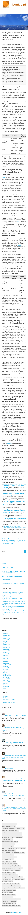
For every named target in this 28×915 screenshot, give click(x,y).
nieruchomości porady (7, 852)
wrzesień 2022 (6, 650)
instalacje (20, 245)
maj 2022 (5, 652)
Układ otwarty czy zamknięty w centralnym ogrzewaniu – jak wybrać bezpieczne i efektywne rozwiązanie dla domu (13, 608)
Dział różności (6, 697)
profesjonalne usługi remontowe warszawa (12, 868)
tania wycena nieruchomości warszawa (11, 885)
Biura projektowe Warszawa (8, 828)
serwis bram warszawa (7, 881)
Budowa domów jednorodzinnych (10, 830)
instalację (9, 443)
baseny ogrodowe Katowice (8, 826)
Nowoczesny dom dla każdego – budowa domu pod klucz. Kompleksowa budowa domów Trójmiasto (14, 486)
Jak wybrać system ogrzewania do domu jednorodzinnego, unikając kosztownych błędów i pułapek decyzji (13, 729)
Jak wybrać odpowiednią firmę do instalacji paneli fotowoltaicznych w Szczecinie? (13, 82)
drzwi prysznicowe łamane (8, 832)
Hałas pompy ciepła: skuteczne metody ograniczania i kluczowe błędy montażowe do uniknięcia (13, 598)
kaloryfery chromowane (16, 837)
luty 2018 (5, 669)
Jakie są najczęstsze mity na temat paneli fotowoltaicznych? (11, 79)
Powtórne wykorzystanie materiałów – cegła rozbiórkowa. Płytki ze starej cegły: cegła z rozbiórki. (14, 503)
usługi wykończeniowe (7, 892)
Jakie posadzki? (9, 768)
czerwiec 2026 (6, 635)
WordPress (13, 912)
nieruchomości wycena (19, 852)
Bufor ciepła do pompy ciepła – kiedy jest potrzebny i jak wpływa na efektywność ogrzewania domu (14, 594)
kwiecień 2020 (6, 660)
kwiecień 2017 (6, 685)
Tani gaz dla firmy (6, 888)
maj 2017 (5, 683)
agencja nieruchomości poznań (9, 824)
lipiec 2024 (5, 646)
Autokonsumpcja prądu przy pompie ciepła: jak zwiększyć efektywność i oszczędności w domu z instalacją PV (13, 603)
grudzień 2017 (6, 672)
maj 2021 (5, 655)
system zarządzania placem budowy (10, 883)
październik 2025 (7, 643)
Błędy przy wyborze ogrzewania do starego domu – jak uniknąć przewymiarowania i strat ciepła (14, 757)
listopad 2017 (6, 674)
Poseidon (19, 912)
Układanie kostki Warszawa (18, 888)
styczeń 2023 (6, 649)
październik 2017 (7, 675)
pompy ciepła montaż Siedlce (9, 861)
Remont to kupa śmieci (7, 567)
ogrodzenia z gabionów (7, 854)
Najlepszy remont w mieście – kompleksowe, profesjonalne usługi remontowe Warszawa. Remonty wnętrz (14, 510)
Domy (18, 221)
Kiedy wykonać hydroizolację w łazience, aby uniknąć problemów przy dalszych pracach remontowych (13, 795)
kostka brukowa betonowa (8, 843)
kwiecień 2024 (6, 647)
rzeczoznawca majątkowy (18, 879)
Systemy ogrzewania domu (9, 702)
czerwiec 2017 (6, 681)
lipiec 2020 (5, 658)
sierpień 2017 (6, 678)
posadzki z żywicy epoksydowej (9, 863)
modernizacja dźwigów (7, 846)
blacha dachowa (20, 828)
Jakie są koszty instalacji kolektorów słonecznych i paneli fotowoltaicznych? (13, 76)
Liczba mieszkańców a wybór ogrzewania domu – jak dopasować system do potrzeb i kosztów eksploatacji (14, 612)
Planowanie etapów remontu (10, 701)
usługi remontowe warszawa (9, 890)
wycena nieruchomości (7, 896)
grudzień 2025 (6, 641)
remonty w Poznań (6, 879)
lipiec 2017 (5, 680)
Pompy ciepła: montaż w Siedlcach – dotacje (15, 715)
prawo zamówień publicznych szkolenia (11, 865)
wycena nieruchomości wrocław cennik (11, 899)
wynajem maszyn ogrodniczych (9, 901)
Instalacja (4, 177)
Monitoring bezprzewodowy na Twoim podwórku (13, 583)
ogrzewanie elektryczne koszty (9, 857)
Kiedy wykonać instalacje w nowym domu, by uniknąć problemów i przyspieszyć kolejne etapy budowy (14, 809)
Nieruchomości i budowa (9, 699)
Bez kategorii (6, 696)
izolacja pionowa (6, 837)
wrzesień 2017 (6, 677)
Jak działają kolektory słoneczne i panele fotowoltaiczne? (11, 70)
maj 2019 (5, 666)
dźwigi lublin (19, 832)
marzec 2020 (6, 661)
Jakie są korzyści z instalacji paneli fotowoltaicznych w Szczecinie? (14, 73)
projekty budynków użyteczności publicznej (12, 877)
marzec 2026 (6, 639)
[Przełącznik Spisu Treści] (23, 67)
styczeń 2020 (6, 663)
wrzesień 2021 (6, 653)
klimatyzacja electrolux (7, 839)
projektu (16, 407)
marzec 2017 (6, 686)
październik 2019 (7, 664)
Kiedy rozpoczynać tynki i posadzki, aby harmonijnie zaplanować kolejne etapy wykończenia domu (14, 780)
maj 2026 (5, 636)
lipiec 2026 (5, 633)
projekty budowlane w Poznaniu (9, 874)
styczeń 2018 (6, 671)
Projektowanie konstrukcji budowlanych (11, 870)
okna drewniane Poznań (7, 859)
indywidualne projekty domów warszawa (11, 835)
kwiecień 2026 (6, 638)
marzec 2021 (6, 657)
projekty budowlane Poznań (8, 872)
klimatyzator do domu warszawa (10, 841)
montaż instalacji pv (20, 848)
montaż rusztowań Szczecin (8, 850)
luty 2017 (5, 688)
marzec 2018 (6, 667)
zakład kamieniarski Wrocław (9, 903)
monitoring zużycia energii (8, 848)
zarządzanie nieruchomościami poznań (11, 905)
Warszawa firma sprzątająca (8, 894)
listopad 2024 (6, 644)
